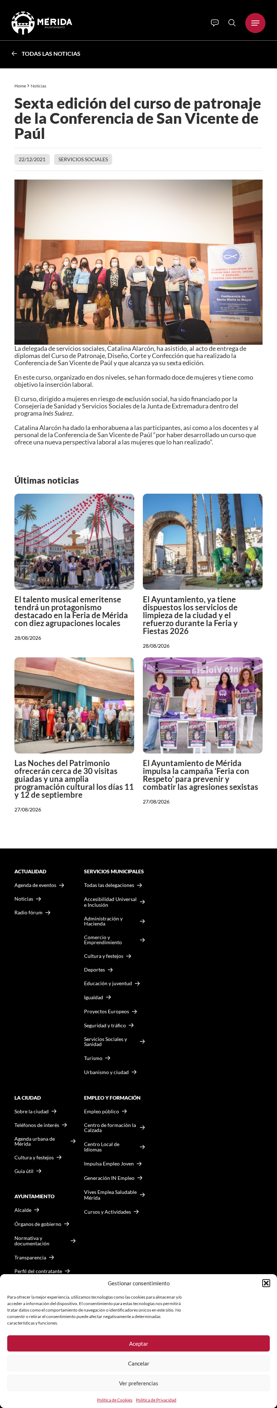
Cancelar (138, 1363)
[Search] (232, 22)
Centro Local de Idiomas (101, 1147)
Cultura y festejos (34, 1157)
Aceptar (138, 1343)
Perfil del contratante (38, 1271)
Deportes (94, 969)
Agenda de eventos (35, 885)
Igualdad (93, 997)
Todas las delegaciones (109, 885)
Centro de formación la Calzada (110, 1128)
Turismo (93, 1058)
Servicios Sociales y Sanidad (105, 1042)
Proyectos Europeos (106, 1011)
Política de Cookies (114, 1400)
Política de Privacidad (156, 1400)
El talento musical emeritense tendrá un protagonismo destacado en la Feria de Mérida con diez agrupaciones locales (71, 611)
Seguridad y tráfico (105, 1025)
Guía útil (24, 1171)
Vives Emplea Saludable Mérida (110, 1194)
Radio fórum (28, 912)
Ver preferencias (138, 1383)
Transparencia (30, 1257)
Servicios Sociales (83, 159)
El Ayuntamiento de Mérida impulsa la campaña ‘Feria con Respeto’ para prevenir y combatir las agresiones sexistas (200, 775)
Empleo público (101, 1111)
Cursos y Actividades (107, 1211)
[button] (266, 1283)
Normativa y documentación (31, 1240)
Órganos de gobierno (37, 1224)
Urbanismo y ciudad (106, 1072)
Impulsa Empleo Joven (109, 1163)
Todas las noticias (51, 53)
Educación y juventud (108, 983)
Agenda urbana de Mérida (34, 1141)
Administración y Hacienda (103, 921)
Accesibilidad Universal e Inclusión (110, 901)
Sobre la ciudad (31, 1111)
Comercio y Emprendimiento (103, 940)
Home (20, 86)
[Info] (215, 23)
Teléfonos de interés (36, 1125)
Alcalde (22, 1210)
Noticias (39, 86)
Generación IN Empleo (109, 1178)
